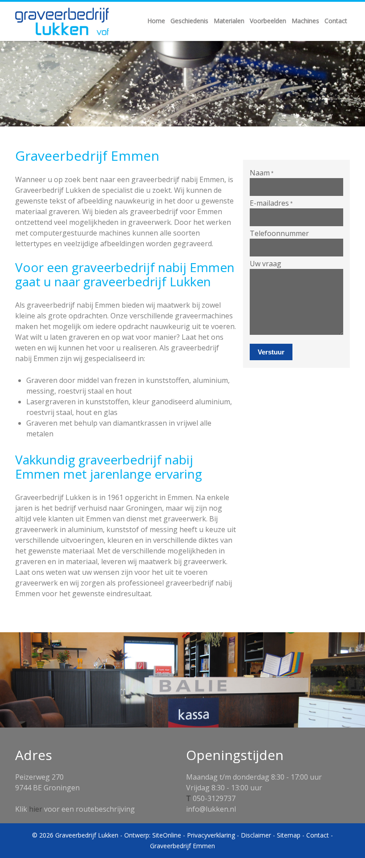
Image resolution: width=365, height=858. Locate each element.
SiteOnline (166, 835)
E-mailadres (271, 203)
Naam (262, 173)
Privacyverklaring (211, 835)
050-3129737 (214, 798)
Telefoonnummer (279, 233)
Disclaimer (256, 835)
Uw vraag (265, 263)
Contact (317, 835)
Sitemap (288, 835)
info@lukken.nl (211, 809)
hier (35, 809)
